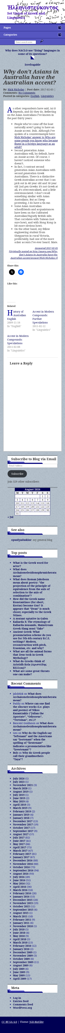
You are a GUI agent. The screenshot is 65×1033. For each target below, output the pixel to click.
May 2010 (19, 936)
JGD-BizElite (36, 1022)
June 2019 (19, 798)
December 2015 (22, 900)
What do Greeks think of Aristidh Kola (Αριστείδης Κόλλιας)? (29, 664)
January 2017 (21, 857)
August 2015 (21, 913)
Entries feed (21, 1001)
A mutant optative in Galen (30, 618)
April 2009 (19, 978)
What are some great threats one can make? (31, 672)
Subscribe (17, 473)
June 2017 (19, 840)
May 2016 (19, 883)
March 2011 (20, 916)
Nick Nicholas (16, 89)
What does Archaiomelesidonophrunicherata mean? (34, 573)
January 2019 (21, 814)
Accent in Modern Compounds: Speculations (18, 339)
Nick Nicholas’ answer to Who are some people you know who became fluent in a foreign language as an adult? (36, 142)
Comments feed (23, 1004)
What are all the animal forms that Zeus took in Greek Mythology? (32, 655)
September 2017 (23, 831)
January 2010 (21, 949)
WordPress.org (22, 1007)
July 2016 (19, 877)
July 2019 (19, 795)
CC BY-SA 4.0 (9, 1022)
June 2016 (19, 880)
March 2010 (20, 942)
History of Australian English (16, 315)
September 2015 (23, 909)
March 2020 (20, 788)
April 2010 (19, 939)
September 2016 (23, 870)
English (35, 96)
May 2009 (19, 975)
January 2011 (21, 923)
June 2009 (19, 972)
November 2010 (23, 926)
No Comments (26, 92)
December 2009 (22, 952)
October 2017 (21, 827)
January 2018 (21, 818)
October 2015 (21, 906)
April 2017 (19, 847)
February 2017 (22, 854)
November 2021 (23, 785)
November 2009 (23, 955)
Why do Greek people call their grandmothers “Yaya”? (31, 756)
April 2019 (19, 804)
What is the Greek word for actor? (30, 564)
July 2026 (19, 778)
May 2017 (19, 844)
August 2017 (21, 834)
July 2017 (19, 837)
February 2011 (22, 919)
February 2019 (22, 811)
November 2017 (23, 824)
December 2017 (22, 821)
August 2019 (21, 791)
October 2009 (21, 959)
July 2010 (19, 929)
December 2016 (22, 860)
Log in (17, 998)
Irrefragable (32, 64)
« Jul (10, 517)
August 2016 (21, 873)
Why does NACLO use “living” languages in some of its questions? (32, 52)
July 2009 (19, 969)
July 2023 (19, 781)
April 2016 (19, 886)
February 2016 (22, 893)
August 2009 (21, 965)
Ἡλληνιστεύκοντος (32, 7)
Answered (46, 248)
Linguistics (47, 96)
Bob (15, 752)
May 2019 (19, 801)
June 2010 (19, 932)
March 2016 (20, 890)
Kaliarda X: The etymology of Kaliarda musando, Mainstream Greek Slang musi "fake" (33, 625)
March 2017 (20, 850)
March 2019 (20, 808)
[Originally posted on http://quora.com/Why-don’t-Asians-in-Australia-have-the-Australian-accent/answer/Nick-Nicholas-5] (33, 255)
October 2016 (21, 867)
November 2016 (23, 864)
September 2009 (23, 962)
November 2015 (23, 903)
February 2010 (22, 945)
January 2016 (21, 896)
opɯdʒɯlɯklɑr (21, 540)
